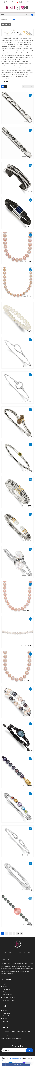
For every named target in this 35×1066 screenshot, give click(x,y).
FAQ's (4, 992)
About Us (6, 986)
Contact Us (6, 989)
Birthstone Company (16, 1058)
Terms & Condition (9, 997)
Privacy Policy (7, 995)
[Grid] (2, 86)
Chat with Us (17, 1064)
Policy (5, 1018)
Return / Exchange (8, 1016)
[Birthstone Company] (17, 944)
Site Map (5, 1021)
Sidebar (7, 24)
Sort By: (19, 86)
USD (28, 2)
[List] (5, 86)
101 (18, 933)
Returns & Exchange (9, 1000)
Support (5, 1010)
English (21, 2)
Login (4, 984)
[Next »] (21, 933)
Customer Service (8, 1013)
